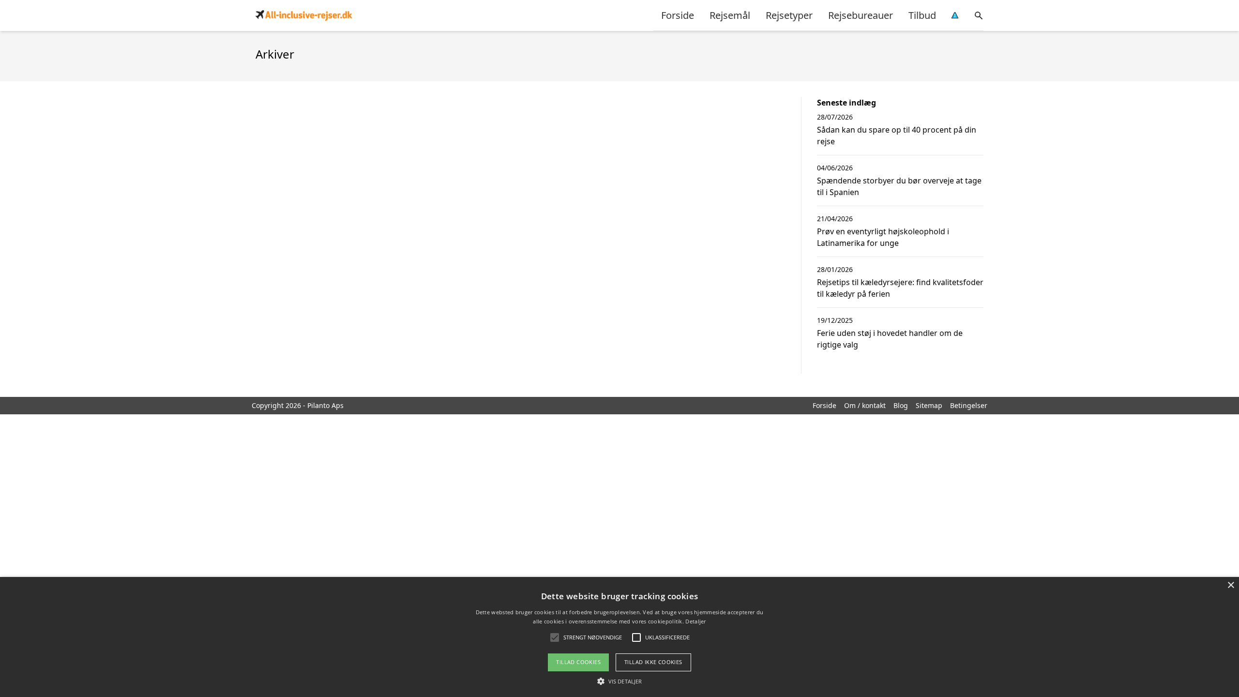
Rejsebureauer (860, 15)
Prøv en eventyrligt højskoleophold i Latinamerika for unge (883, 237)
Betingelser (968, 405)
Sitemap (929, 405)
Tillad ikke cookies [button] (653, 662)
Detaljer (695, 621)
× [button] (1230, 585)
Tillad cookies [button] (578, 662)
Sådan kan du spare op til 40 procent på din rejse (896, 135)
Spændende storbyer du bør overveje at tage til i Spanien (899, 186)
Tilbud (922, 15)
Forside (677, 15)
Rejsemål (730, 15)
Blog (900, 405)
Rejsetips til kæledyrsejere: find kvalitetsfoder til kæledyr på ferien (900, 288)
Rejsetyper (789, 15)
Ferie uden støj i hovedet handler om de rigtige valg (890, 339)
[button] (619, 681)
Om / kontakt (865, 405)
